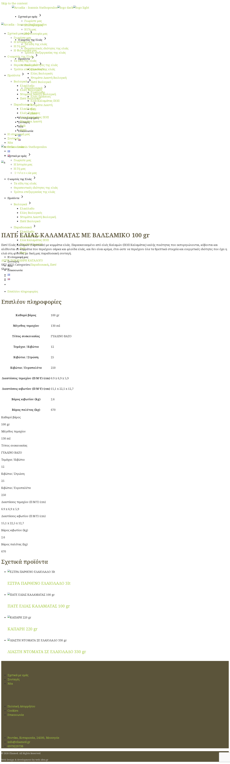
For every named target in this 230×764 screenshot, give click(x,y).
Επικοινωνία (16, 715)
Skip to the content (14, 3)
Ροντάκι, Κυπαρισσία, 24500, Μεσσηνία (33, 738)
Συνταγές (14, 679)
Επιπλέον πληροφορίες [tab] (23, 291)
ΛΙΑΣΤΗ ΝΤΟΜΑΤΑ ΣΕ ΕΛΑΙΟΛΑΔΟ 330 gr (47, 651)
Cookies (13, 710)
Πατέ (53, 264)
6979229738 (15, 746)
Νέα (10, 683)
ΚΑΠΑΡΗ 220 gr (23, 628)
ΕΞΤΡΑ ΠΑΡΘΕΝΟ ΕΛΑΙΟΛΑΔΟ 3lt (39, 583)
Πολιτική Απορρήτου (21, 706)
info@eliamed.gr (19, 742)
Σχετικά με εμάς (18, 675)
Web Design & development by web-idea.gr (24, 759)
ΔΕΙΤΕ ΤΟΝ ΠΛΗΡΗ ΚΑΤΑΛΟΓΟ (22, 260)
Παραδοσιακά (40, 264)
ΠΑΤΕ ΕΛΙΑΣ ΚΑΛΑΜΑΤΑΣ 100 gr (39, 606)
